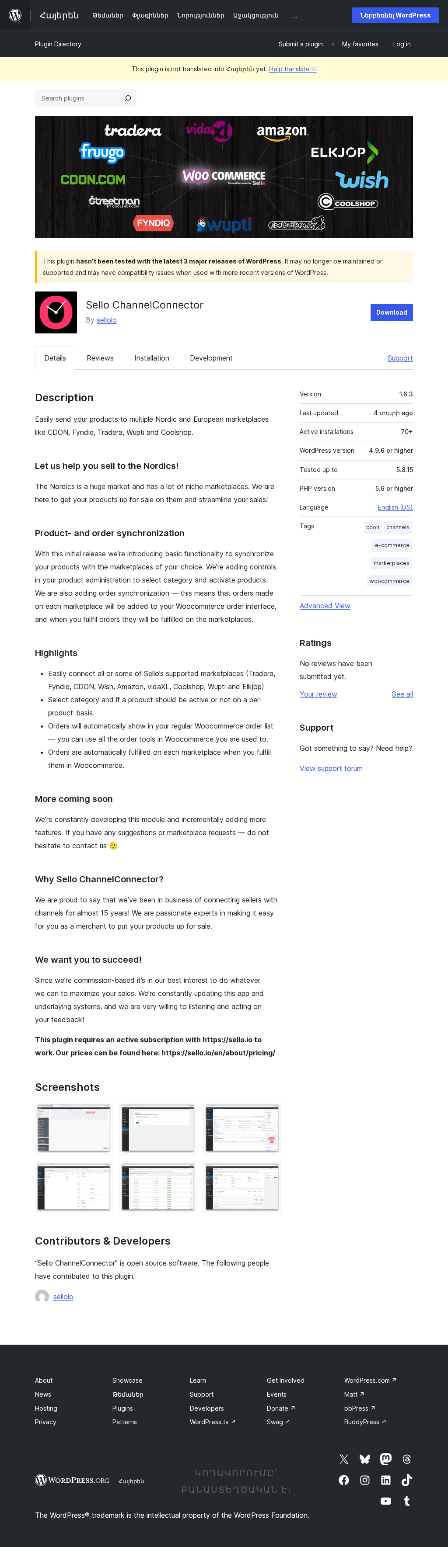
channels (398, 527)
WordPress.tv (213, 1422)
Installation (151, 358)
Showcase (127, 1380)
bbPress (360, 1408)
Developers (207, 1408)
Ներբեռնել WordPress (395, 15)
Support (400, 358)
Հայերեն (131, 1481)
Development (211, 358)
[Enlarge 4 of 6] (100, 1173)
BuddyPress (365, 1422)
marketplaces (392, 563)
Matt (354, 1394)
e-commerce (392, 545)
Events (277, 1394)
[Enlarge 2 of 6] (184, 1114)
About (43, 1380)
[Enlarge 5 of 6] (184, 1173)
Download (391, 312)
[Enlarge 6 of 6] (269, 1173)
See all (402, 694)
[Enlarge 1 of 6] (100, 1114)
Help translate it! (293, 69)
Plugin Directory (58, 44)
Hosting (46, 1408)
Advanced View (325, 605)
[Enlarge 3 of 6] (269, 1114)
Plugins (122, 1408)
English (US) (395, 507)
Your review (318, 694)
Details (55, 358)
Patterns (124, 1422)
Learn (198, 1380)
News (43, 1394)
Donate (281, 1408)
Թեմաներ (128, 1394)
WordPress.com (370, 1380)
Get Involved (285, 1380)
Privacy (45, 1422)
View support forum (331, 768)
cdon (372, 527)
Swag (278, 1422)
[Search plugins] (127, 98)
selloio (107, 320)
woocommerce (390, 581)
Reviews (100, 358)
